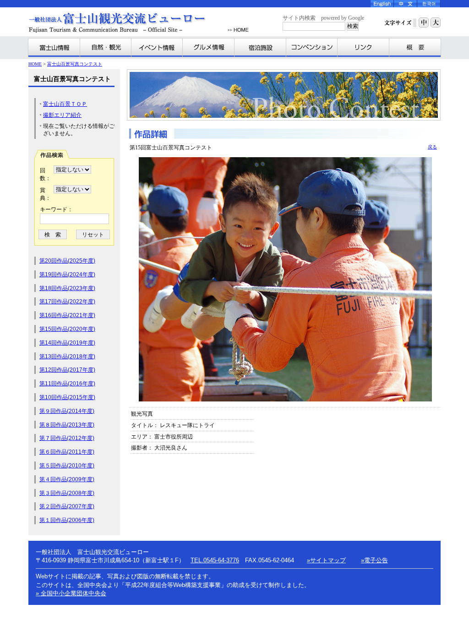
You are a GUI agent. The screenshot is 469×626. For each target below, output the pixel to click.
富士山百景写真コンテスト (74, 63)
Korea (429, 3)
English (382, 3)
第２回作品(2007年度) (66, 506)
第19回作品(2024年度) (67, 274)
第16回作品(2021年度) (67, 315)
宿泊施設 (260, 47)
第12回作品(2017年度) (67, 370)
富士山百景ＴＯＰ (65, 104)
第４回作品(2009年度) (66, 479)
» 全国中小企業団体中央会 (71, 593)
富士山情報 (54, 47)
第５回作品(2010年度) (66, 465)
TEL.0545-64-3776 (215, 560)
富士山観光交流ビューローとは (415, 47)
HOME (238, 30)
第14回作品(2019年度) (67, 343)
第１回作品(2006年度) (66, 520)
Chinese (405, 3)
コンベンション (312, 47)
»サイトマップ (326, 560)
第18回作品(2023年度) (67, 288)
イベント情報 (157, 47)
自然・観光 (105, 47)
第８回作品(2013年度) (66, 425)
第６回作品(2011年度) (66, 452)
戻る (432, 146)
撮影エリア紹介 (62, 115)
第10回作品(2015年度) (67, 397)
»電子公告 (374, 560)
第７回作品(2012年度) (66, 438)
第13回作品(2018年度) (67, 356)
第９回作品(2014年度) (66, 411)
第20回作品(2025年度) (67, 261)
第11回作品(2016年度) (67, 383)
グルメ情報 (208, 47)
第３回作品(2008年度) (66, 493)
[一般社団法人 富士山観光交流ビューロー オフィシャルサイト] (126, 23)
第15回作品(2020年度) (67, 329)
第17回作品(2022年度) (67, 301)
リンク (363, 47)
